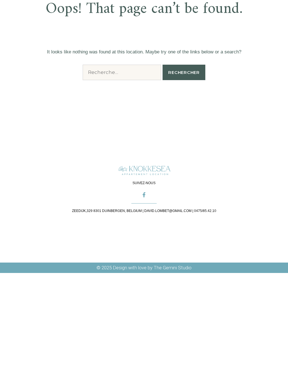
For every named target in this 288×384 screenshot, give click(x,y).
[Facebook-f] (144, 195)
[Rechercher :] (122, 72)
